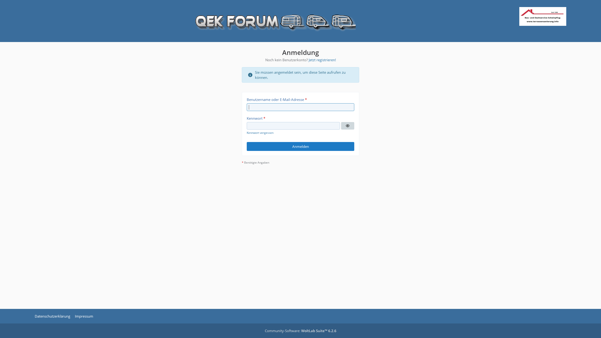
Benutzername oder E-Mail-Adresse (275, 99)
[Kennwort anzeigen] (347, 126)
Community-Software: (300, 330)
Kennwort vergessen (260, 133)
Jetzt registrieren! (322, 60)
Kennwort (254, 118)
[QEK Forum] (300, 21)
